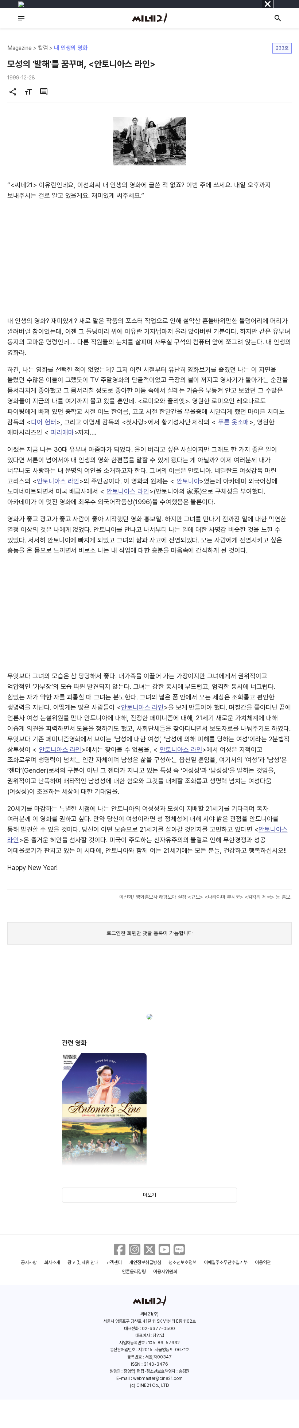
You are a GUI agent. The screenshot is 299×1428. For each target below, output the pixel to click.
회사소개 (52, 1262)
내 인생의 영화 (71, 47)
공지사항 (29, 1262)
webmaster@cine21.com (158, 1378)
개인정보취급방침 (145, 1262)
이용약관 (263, 1262)
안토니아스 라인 (58, 481)
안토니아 (188, 481)
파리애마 (62, 432)
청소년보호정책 (182, 1262)
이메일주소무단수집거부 (226, 1262)
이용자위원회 (165, 1271)
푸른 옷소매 (233, 422)
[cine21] (149, 18)
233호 (282, 48)
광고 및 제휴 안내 (83, 1262)
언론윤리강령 (134, 1271)
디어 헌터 (43, 422)
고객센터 (114, 1262)
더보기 (149, 1195)
